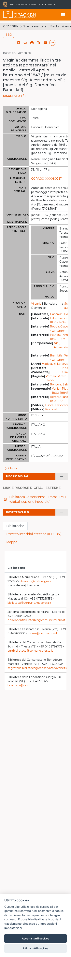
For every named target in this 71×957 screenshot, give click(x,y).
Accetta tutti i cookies (35, 938)
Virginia (36, 303)
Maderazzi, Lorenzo (55, 364)
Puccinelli (51, 409)
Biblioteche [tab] (15, 526)
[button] (25, 43)
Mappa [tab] (11, 542)
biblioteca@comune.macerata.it (29, 602)
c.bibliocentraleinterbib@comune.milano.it (36, 620)
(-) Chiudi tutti (14, 468)
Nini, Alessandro (61, 345)
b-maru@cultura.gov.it (36, 581)
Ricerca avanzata (34, 26)
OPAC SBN (11, 26)
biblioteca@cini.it (19, 685)
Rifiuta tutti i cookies (35, 948)
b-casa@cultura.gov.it (42, 633)
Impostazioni (13, 928)
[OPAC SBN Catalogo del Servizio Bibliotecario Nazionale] (8, 15)
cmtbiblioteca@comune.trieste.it (30, 650)
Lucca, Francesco (57, 405)
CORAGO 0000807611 (47, 178)
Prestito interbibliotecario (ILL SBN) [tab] (34, 534)
